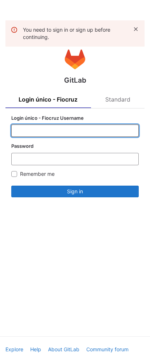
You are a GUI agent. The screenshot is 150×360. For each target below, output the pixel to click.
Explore (14, 349)
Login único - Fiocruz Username (47, 118)
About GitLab (63, 349)
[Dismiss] (135, 29)
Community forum (107, 349)
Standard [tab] (117, 99)
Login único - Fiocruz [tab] (48, 99)
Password (22, 146)
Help (35, 349)
